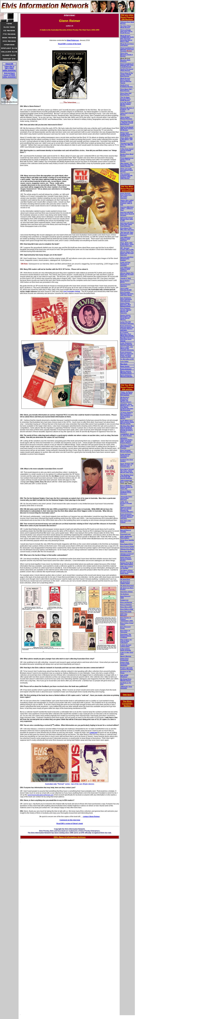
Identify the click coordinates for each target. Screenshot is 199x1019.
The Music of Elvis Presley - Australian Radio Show (127, 572)
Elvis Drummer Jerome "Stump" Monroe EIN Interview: (125, 311)
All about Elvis (125, 579)
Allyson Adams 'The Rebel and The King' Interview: (127, 253)
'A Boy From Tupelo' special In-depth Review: (126, 150)
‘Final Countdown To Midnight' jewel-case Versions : (127, 49)
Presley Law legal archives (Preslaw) (126, 668)
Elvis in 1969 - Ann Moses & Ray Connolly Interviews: (127, 348)
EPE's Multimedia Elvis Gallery (126, 537)
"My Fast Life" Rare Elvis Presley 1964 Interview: (126, 233)
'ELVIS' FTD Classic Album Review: (126, 69)
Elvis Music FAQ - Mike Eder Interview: (127, 228)
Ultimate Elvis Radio (127, 549)
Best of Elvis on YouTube (125, 530)
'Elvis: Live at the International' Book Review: (126, 170)
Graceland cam (125, 534)
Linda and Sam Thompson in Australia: (125, 264)
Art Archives (124, 594)
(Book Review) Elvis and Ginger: (127, 44)
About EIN (9, 64)
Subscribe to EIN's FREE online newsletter (9, 68)
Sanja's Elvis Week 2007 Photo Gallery (126, 563)
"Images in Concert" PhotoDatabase (127, 554)
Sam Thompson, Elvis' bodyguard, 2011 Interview (126, 299)
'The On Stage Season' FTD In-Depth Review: (125, 99)
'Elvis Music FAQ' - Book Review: (126, 89)
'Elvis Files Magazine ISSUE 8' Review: (126, 54)
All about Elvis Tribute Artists (125, 582)
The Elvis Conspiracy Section (127, 703)
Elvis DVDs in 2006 (126, 609)
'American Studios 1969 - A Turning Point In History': (126, 440)
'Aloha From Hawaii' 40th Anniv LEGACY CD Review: (127, 128)
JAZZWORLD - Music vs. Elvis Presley (127, 434)
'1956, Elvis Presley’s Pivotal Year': (126, 503)
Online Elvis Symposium (124, 659)
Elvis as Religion (126, 604)
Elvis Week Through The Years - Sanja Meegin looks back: (127, 471)
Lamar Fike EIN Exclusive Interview (127, 322)
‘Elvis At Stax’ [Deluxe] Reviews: (126, 117)
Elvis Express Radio (127, 546)
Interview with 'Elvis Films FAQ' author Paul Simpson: (127, 224)
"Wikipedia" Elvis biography (126, 687)
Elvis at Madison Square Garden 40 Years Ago (126, 487)
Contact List (124, 600)
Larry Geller (124, 361)
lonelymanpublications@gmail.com (40, 795)
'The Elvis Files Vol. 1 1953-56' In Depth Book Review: (126, 123)
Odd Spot (127, 695)
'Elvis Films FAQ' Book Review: (126, 94)
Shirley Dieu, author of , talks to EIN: (127, 202)
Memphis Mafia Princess (125, 60)
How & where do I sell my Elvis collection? (126, 641)
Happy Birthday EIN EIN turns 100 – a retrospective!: (126, 465)
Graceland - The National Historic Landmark (125, 636)
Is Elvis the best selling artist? (125, 645)
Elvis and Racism (126, 602)
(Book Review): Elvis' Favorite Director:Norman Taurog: (125, 81)
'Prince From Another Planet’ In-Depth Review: (126, 134)
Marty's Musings (125, 656)
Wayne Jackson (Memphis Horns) (126, 371)
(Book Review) (125, 27)
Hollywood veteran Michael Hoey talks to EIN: (126, 219)
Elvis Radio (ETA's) (126, 544)
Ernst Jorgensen (125, 368)
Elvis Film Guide (125, 611)
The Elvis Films (125, 26)
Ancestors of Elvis (126, 591)
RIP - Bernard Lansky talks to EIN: (127, 248)
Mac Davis (123, 364)
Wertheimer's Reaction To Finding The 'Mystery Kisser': (125, 400)
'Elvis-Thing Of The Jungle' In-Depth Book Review (126, 74)
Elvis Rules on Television (125, 631)
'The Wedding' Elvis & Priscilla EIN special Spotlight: (126, 476)
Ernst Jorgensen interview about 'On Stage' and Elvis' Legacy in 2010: (126, 354)
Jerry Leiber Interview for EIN (125, 289)
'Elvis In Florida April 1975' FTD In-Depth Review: (126, 31)
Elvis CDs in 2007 (126, 607)
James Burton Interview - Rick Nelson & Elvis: (125, 304)
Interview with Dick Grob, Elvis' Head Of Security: (127, 214)
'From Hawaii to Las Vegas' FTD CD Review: (126, 159)
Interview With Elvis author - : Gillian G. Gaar (127, 208)
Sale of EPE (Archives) (124, 675)
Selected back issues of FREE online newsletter (9, 75)
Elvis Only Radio (126, 551)
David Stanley (125, 280)
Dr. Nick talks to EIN (127, 359)
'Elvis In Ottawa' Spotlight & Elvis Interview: (125, 492)
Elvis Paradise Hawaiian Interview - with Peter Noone (127, 293)
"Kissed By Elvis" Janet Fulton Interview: (126, 498)
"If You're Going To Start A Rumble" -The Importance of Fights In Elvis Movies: (126, 415)
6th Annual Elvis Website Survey (125, 679)
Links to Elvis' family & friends (125, 649)
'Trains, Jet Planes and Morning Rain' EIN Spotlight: (126, 393)
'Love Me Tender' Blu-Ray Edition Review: (125, 104)
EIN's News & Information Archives (70, 837)
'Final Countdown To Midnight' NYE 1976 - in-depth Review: (127, 65)
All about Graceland (127, 585)
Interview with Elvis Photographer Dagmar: (126, 258)
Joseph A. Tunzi (125, 278)
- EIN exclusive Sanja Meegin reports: (127, 422)
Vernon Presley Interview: (125, 285)
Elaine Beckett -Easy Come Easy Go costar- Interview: (126, 196)
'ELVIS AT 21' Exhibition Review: (126, 85)
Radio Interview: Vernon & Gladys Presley (126, 559)
